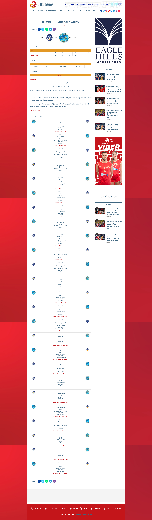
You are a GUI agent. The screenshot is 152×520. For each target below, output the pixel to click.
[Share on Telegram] (50, 29)
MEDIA (94, 10)
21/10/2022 (60, 120)
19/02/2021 (60, 291)
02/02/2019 (60, 448)
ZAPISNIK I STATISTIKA (37, 94)
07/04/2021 (60, 262)
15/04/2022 (60, 163)
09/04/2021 (60, 248)
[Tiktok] (119, 11)
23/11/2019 (60, 348)
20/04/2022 (60, 134)
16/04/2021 (60, 219)
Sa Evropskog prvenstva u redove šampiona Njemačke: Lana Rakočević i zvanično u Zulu (114, 114)
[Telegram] (114, 11)
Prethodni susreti (35, 110)
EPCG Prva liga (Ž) (65, 10)
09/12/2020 (60, 305)
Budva (32, 52)
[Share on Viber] (54, 29)
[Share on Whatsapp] (46, 29)
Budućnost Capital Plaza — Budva (60, 416)
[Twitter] (104, 11)
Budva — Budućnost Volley (60, 273)
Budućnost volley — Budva (60, 131)
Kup (74, 10)
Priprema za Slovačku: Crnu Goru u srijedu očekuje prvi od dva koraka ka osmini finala (113, 100)
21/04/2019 (60, 391)
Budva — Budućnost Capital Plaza (60, 402)
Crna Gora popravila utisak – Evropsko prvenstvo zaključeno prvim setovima (112, 76)
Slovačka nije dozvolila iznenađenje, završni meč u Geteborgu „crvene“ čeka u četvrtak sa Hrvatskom (114, 88)
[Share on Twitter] (42, 29)
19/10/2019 (60, 376)
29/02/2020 (60, 319)
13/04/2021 (60, 234)
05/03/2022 (60, 191)
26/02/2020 (60, 334)
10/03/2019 (60, 433)
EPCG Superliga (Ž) (51, 10)
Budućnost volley (34, 55)
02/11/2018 (60, 462)
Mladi (80, 10)
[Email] (111, 11)
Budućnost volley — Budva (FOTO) (60, 231)
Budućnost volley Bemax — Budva (60, 331)
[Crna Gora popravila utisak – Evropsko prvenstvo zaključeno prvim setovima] (100, 76)
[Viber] (116, 11)
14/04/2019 (60, 419)
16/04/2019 (60, 405)
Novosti (87, 10)
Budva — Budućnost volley (60, 145)
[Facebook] (101, 11)
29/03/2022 (60, 177)
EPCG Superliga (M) (38, 10)
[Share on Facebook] (39, 29)
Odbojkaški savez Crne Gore (84, 514)
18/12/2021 (60, 205)
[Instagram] (106, 11)
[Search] (121, 11)
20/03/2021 (60, 277)
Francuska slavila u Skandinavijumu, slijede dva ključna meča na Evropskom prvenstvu (113, 126)
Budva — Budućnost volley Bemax (60, 316)
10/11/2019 (60, 362)
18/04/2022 (60, 148)
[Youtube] (109, 11)
